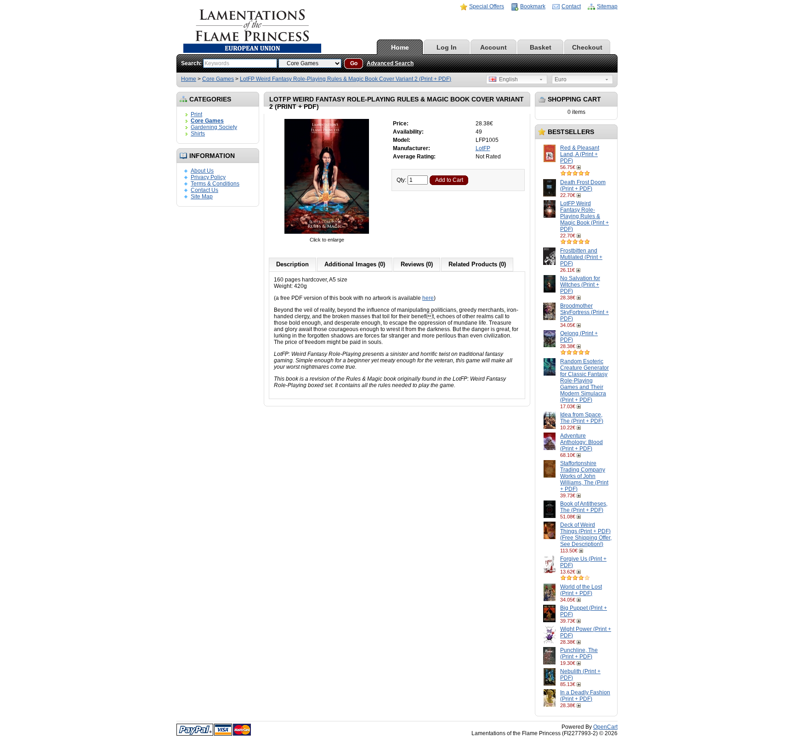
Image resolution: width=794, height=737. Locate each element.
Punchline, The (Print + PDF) (579, 653)
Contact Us (204, 190)
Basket (540, 47)
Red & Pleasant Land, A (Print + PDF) (579, 154)
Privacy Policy (208, 177)
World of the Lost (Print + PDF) (581, 590)
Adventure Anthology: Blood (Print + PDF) (581, 442)
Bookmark (532, 6)
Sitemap (607, 6)
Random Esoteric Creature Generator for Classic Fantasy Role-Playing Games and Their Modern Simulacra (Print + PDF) (584, 380)
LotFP (483, 148)
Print (196, 114)
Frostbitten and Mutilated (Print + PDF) (581, 257)
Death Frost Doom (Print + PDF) (583, 185)
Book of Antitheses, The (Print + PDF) (583, 507)
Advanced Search (390, 63)
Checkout (587, 47)
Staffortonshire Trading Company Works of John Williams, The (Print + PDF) (584, 476)
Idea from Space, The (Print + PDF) (581, 417)
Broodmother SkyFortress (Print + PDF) (584, 312)
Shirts (198, 133)
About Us (202, 171)
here (428, 298)
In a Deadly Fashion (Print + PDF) (585, 695)
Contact (571, 6)
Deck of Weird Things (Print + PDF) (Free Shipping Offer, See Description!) (586, 534)
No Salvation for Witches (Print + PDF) (580, 284)
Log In (447, 47)
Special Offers (486, 6)
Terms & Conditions (215, 183)
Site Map (202, 196)
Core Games (218, 79)
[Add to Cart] (580, 167)
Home (400, 47)
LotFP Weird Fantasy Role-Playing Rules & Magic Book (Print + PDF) (584, 216)
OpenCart (605, 727)
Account (493, 47)
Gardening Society (214, 127)
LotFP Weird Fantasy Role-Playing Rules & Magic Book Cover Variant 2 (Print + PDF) (345, 79)
